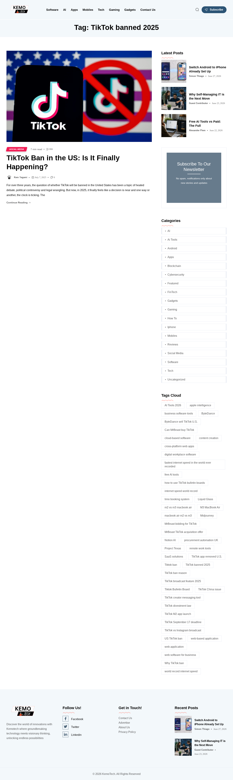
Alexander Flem (197, 130)
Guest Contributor (198, 103)
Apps (74, 9)
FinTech (172, 292)
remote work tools (200, 548)
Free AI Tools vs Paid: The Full (205, 123)
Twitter (75, 727)
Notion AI (170, 540)
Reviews (173, 344)
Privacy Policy (127, 731)
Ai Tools (172, 239)
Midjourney (207, 515)
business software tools (179, 413)
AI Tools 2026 (173, 405)
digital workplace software (180, 454)
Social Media (16, 149)
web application (174, 646)
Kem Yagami (20, 177)
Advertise (124, 722)
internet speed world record (181, 491)
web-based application (204, 638)
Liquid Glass (205, 499)
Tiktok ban (171, 564)
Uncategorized (176, 379)
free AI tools (172, 474)
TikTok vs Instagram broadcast (183, 630)
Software (52, 9)
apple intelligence (200, 405)
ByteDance (208, 413)
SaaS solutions (174, 556)
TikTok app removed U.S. (207, 556)
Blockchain (174, 265)
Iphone (172, 327)
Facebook (77, 719)
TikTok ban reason (176, 573)
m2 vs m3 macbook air (178, 507)
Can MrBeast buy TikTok (179, 429)
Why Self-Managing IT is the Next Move (206, 96)
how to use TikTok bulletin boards (185, 482)
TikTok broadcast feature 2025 (183, 581)
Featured (173, 283)
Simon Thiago (196, 76)
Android (172, 248)
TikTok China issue (209, 589)
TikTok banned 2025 (198, 564)
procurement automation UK (201, 540)
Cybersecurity (176, 274)
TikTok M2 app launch (178, 613)
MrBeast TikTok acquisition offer (184, 532)
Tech (101, 9)
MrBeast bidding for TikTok (181, 523)
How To (172, 318)
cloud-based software (178, 438)
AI (64, 9)
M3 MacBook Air (210, 507)
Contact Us (147, 9)
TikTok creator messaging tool (183, 597)
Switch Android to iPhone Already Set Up (207, 69)
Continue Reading (17, 202)
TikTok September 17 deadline (183, 622)
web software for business (180, 654)
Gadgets (130, 9)
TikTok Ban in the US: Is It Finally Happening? (63, 162)
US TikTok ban (173, 638)
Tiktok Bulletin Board (177, 589)
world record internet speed (181, 671)
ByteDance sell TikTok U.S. (181, 421)
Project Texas (173, 548)
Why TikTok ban (174, 663)
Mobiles (88, 9)
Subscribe (216, 9)
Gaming (114, 9)
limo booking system (177, 499)
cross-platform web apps (179, 446)
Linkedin (76, 734)
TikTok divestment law (178, 605)
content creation (208, 438)
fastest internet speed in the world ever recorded (188, 464)
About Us (124, 727)
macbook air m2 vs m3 (178, 515)
